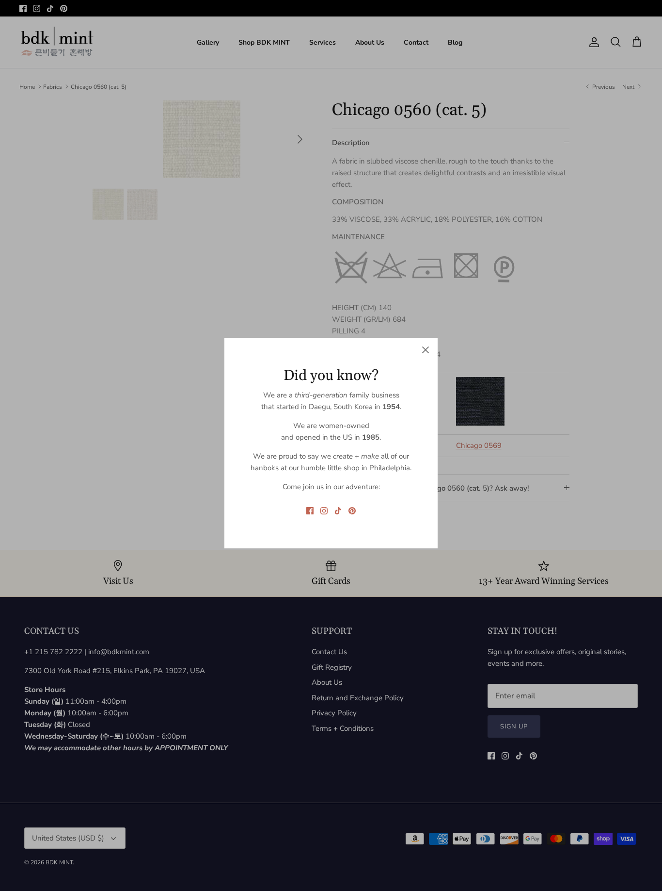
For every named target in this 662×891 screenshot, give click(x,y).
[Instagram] (324, 510)
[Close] (425, 350)
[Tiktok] (338, 510)
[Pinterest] (352, 510)
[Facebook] (310, 510)
